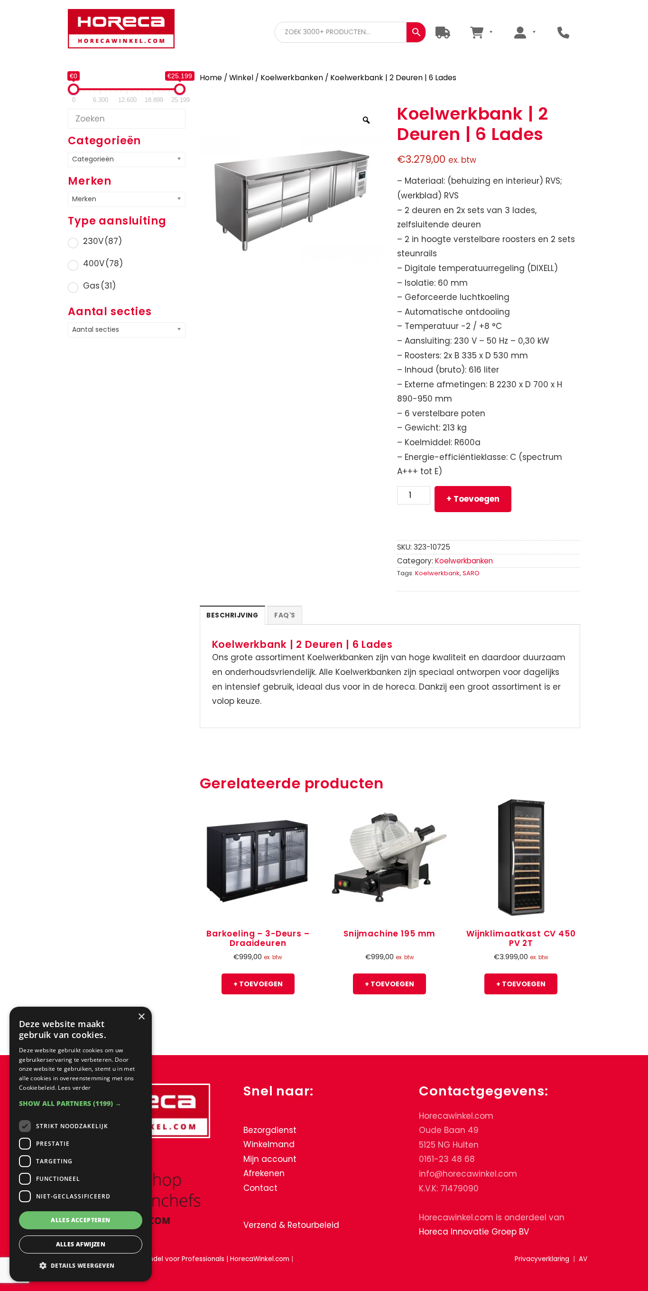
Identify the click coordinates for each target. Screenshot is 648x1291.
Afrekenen (264, 1173)
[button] (80, 1103)
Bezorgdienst (269, 1130)
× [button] (141, 1016)
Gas (99, 285)
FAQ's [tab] (285, 615)
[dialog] (80, 1144)
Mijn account (269, 1159)
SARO (471, 573)
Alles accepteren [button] (80, 1220)
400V (103, 263)
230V (102, 241)
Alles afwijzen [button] (81, 1244)
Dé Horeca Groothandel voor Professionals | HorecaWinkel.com (121, 29)
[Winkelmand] (481, 32)
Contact (260, 1188)
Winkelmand (269, 1144)
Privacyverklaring (542, 1258)
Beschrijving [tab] (232, 615)
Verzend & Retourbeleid (291, 1225)
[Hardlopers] (443, 32)
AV (583, 1258)
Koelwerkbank (437, 573)
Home (211, 78)
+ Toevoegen (473, 499)
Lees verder (74, 1088)
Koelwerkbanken (291, 78)
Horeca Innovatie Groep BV (474, 1231)
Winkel (241, 78)
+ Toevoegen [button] (258, 984)
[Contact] (563, 32)
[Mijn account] (524, 32)
